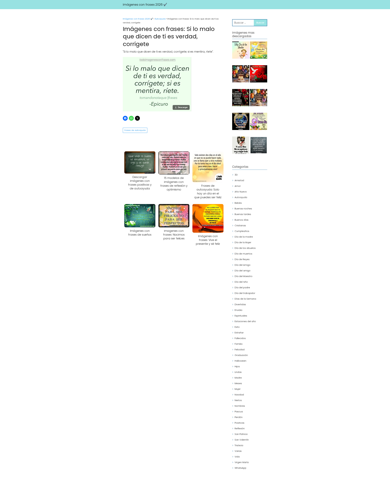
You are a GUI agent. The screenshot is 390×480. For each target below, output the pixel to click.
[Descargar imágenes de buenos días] (258, 50)
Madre (238, 377)
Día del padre (242, 287)
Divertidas (240, 304)
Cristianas (240, 225)
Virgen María (242, 462)
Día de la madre (244, 236)
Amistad (239, 180)
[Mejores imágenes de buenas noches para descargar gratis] (258, 74)
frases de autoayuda (135, 130)
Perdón (239, 417)
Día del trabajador (245, 293)
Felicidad (240, 349)
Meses (238, 383)
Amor (238, 186)
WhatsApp (240, 467)
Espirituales (241, 315)
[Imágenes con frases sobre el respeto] (258, 146)
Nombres (240, 405)
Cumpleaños (242, 231)
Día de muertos (243, 253)
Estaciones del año (245, 321)
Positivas (239, 422)
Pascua (239, 411)
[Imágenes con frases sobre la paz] (240, 122)
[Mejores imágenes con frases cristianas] (240, 146)
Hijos (237, 366)
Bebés (238, 202)
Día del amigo (242, 270)
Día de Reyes (242, 259)
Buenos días (241, 219)
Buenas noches (243, 208)
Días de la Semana (245, 298)
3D (236, 174)
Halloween (240, 360)
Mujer (238, 389)
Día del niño (241, 281)
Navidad (239, 394)
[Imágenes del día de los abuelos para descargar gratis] (240, 50)
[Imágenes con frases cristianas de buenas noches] (240, 98)
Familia (238, 343)
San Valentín (242, 439)
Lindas (238, 372)
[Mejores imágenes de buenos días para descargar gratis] (258, 122)
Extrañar (239, 332)
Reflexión (240, 428)
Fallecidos (240, 338)
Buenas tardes (243, 214)
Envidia (238, 310)
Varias (238, 451)
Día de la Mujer (243, 242)
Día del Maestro (243, 276)
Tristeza (239, 445)
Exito (237, 327)
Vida (237, 456)
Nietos (238, 400)
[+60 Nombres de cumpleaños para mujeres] (258, 98)
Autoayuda (241, 197)
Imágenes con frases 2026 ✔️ (145, 4)
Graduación (241, 355)
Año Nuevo (241, 191)
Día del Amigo (242, 265)
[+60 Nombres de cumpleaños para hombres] (240, 74)
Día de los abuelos (245, 248)
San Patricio (241, 434)
